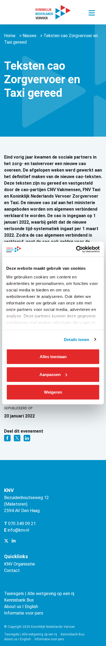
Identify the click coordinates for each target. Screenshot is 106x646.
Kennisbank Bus (19, 600)
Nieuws (29, 35)
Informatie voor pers (23, 613)
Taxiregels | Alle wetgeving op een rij (39, 593)
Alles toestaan (53, 356)
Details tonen (76, 339)
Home (9, 35)
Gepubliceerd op (18, 408)
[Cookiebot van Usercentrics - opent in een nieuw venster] (76, 249)
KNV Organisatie (19, 564)
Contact (12, 570)
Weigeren (53, 392)
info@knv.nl (18, 530)
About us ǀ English (21, 606)
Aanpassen (50, 374)
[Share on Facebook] (8, 437)
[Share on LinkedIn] (27, 437)
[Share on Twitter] (17, 437)
